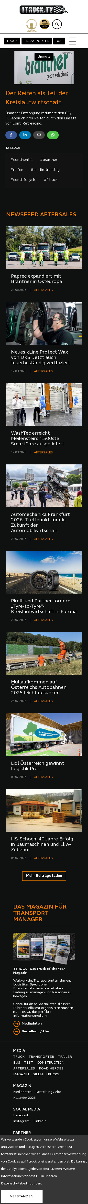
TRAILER (65, 1057)
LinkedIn (39, 1121)
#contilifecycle (23, 180)
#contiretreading (45, 170)
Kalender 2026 (24, 1098)
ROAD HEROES (51, 1068)
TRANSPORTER (36, 41)
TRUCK (12, 41)
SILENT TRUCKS (46, 1074)
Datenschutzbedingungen (21, 1183)
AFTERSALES (43, 290)
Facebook (21, 1115)
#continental (21, 160)
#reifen (16, 170)
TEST (28, 1063)
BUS (59, 41)
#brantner (48, 160)
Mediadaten (32, 1024)
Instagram (21, 1121)
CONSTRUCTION (50, 1063)
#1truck (50, 180)
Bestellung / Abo (35, 1031)
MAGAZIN (21, 1074)
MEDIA (19, 1051)
